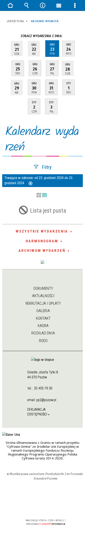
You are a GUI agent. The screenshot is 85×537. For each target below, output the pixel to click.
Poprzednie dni (8, 36)
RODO (43, 340)
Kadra (43, 325)
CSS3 (45, 507)
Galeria (43, 310)
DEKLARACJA (36, 409)
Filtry (46, 167)
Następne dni (78, 36)
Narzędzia (42, 5)
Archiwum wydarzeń (42, 250)
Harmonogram (42, 241)
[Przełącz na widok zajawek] (39, 195)
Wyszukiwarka (26, 5)
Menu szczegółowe (74, 5)
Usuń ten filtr (30, 184)
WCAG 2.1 (59, 507)
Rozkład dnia (43, 333)
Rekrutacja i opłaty (43, 303)
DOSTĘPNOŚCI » (38, 414)
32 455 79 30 (43, 388)
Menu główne (58, 5)
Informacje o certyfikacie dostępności (45, 492)
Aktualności (43, 295)
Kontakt (43, 318)
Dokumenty (43, 288)
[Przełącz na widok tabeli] (44, 195)
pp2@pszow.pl (46, 400)
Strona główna (42, 280)
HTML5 (38, 507)
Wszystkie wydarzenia (42, 231)
